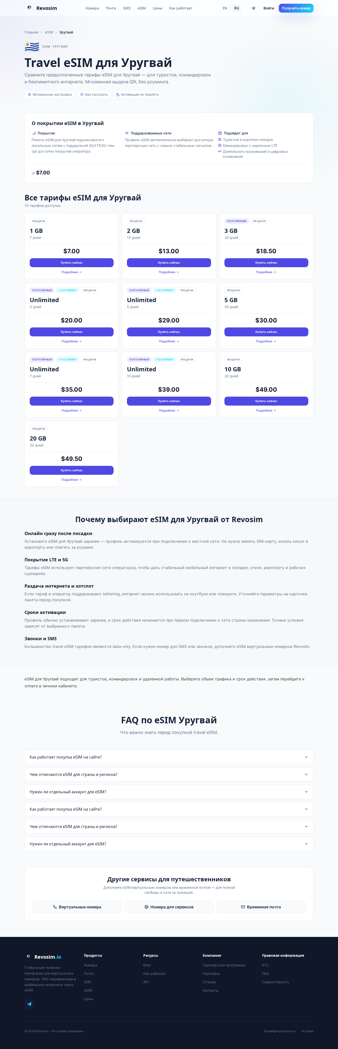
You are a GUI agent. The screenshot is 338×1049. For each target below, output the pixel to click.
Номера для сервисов (171, 906)
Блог (147, 965)
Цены (157, 8)
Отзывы (209, 982)
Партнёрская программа (224, 965)
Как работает (181, 8)
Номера (92, 8)
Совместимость (275, 982)
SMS (127, 8)
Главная (31, 32)
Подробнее (70, 272)
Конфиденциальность (280, 1031)
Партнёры (211, 973)
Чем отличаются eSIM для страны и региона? (73, 774)
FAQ (265, 973)
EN (225, 8)
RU (236, 8)
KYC (265, 965)
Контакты (210, 990)
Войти (269, 8)
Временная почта (264, 906)
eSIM (142, 8)
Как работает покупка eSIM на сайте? (66, 757)
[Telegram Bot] (253, 8)
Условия (308, 1031)
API (146, 982)
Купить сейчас (72, 262)
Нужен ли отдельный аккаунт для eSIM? (68, 792)
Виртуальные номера (80, 906)
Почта (111, 8)
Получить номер (296, 8)
